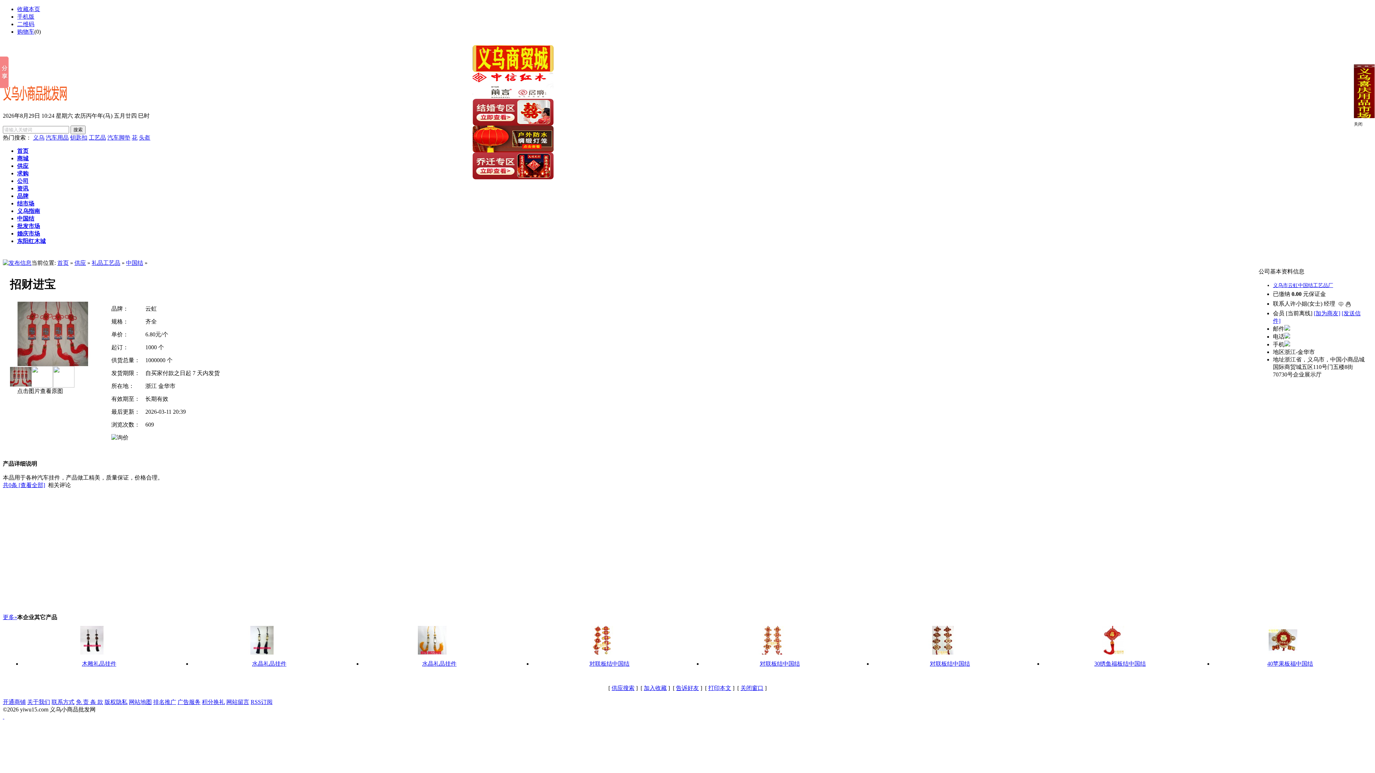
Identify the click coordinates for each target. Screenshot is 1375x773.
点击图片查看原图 (39, 391)
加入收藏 (655, 688)
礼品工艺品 (106, 263)
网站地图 (140, 702)
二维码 (25, 24)
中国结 (134, 263)
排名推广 (164, 702)
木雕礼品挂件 (99, 664)
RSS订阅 (261, 702)
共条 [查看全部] (24, 485)
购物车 (25, 32)
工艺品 (97, 138)
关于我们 (38, 702)
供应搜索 (623, 688)
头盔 (144, 138)
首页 (63, 263)
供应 (80, 263)
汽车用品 (57, 138)
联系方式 (63, 702)
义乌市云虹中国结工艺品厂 (1303, 285)
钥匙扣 (78, 138)
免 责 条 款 (89, 702)
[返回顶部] (3, 717)
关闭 (1358, 124)
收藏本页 (28, 9)
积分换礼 (213, 702)
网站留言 (237, 702)
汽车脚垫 (118, 138)
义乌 (38, 138)
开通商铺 (14, 702)
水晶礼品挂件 (269, 664)
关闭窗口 (751, 688)
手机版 (25, 17)
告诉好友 (687, 688)
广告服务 (189, 702)
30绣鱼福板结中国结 (1120, 664)
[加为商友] (1327, 313)
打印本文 (719, 688)
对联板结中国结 (609, 664)
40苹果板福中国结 (1290, 664)
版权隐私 (116, 702)
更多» (10, 617)
